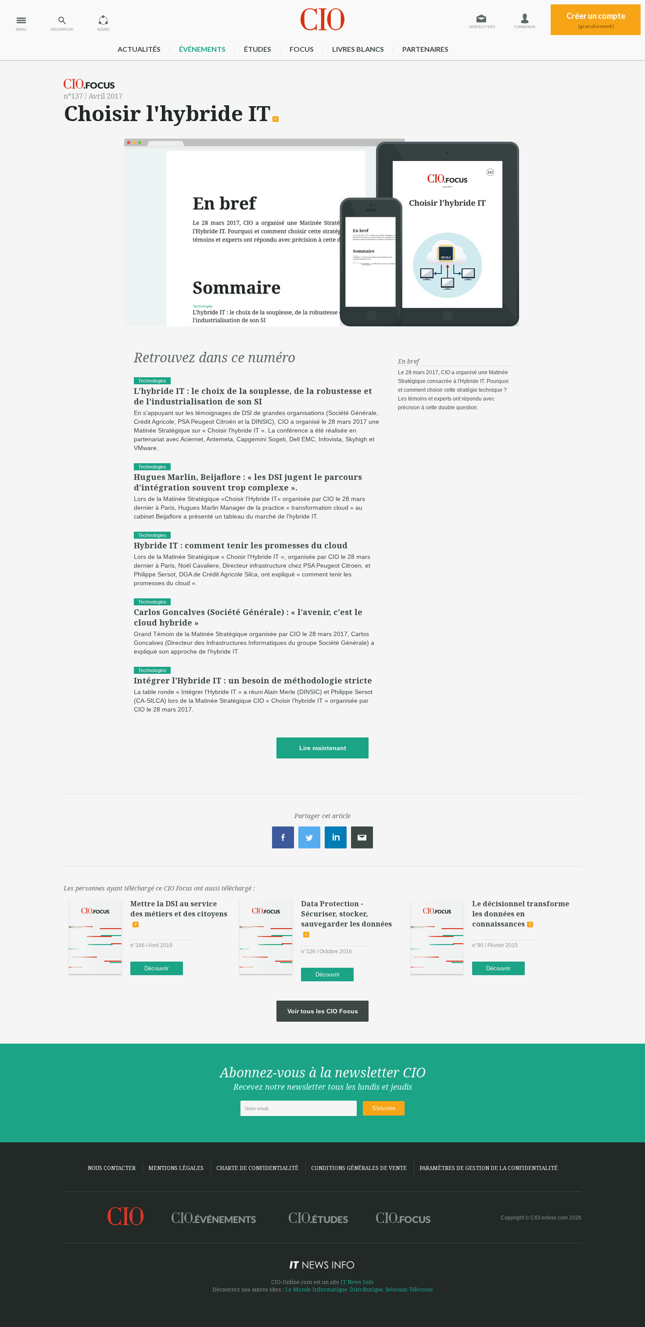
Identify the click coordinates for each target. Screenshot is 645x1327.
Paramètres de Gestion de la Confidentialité (488, 1168)
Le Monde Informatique (316, 1289)
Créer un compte (595, 20)
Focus (302, 49)
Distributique (366, 1289)
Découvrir (156, 968)
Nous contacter (112, 1168)
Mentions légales (176, 1168)
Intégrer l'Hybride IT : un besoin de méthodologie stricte (253, 680)
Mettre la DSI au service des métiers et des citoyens (178, 909)
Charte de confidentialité (257, 1168)
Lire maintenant (322, 747)
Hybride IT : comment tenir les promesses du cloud (241, 545)
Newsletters (482, 27)
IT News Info (357, 1282)
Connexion (524, 27)
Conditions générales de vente (359, 1168)
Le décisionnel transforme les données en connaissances (520, 914)
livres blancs (358, 49)
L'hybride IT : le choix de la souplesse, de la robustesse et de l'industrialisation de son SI (253, 396)
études (257, 49)
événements (202, 49)
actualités (139, 49)
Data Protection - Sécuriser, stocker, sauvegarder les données (346, 914)
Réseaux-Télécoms (409, 1289)
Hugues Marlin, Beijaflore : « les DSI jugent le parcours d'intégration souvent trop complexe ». (248, 482)
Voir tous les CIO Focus (322, 1011)
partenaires (425, 49)
